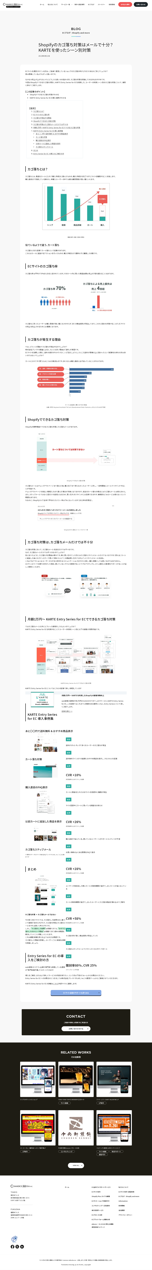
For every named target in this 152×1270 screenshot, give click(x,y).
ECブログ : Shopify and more (129, 1196)
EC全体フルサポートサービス (101, 1187)
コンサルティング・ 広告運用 (101, 1206)
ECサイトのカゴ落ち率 (41, 114)
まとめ (35, 150)
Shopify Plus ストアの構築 (101, 1196)
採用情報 (122, 1206)
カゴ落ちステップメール (44, 147)
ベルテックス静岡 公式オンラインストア (108, 1148)
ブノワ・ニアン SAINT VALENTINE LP (107, 1099)
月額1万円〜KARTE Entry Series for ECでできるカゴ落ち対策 (56, 127)
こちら (55, 983)
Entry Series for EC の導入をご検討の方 (48, 153)
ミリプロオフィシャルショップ (29, 1099)
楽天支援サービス (98, 1210)
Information (123, 1201)
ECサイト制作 (96, 1192)
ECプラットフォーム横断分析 (101, 1219)
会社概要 (122, 1210)
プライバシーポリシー (125, 1215)
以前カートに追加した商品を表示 (48, 143)
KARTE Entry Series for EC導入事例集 (48, 131)
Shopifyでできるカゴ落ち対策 (44, 121)
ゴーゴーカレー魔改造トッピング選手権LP (33, 1148)
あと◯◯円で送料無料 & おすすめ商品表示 (52, 133)
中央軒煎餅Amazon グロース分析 (68, 1148)
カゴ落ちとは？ (38, 111)
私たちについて (123, 1187)
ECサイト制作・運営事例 (126, 1192)
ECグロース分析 (97, 1215)
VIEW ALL (76, 1165)
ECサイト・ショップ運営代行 (100, 1201)
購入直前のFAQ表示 (43, 140)
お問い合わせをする (76, 1028)
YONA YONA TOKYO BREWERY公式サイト (71, 1099)
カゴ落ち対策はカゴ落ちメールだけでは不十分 (50, 124)
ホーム (67, 1187)
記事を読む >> (67, 711)
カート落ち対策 (41, 137)
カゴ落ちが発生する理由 (42, 118)
